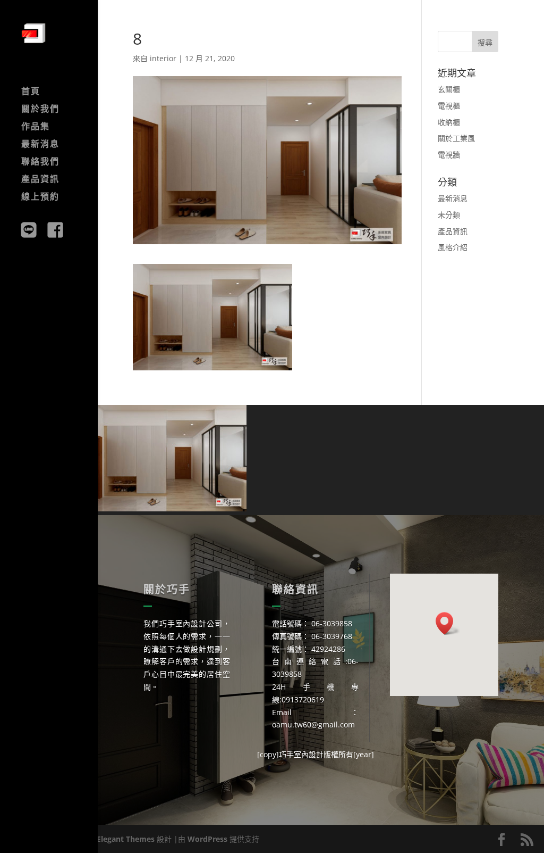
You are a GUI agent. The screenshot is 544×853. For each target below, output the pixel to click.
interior (163, 58)
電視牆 (449, 155)
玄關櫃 (449, 89)
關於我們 (40, 109)
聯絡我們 (40, 162)
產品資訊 (40, 180)
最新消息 (40, 145)
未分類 (449, 215)
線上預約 (40, 197)
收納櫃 (449, 122)
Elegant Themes (126, 839)
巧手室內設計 (301, 754)
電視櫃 (449, 106)
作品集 (35, 127)
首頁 (30, 92)
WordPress (207, 839)
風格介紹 (453, 247)
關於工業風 (456, 138)
